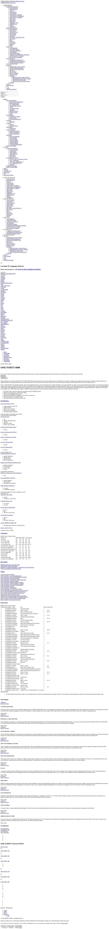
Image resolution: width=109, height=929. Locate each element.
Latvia (2, 309)
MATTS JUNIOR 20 (14, 132)
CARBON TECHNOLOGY (16, 60)
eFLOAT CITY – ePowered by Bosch (18, 159)
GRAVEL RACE (13, 126)
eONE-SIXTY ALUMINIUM (16, 16)
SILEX (11, 45)
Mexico (2, 315)
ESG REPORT (13, 52)
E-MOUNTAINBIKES (12, 148)
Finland (2, 295)
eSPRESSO (12, 21)
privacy (5, 913)
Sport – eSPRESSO (14, 160)
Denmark (3, 291)
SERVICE (9, 65)
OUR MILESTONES (14, 53)
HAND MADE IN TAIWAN (16, 56)
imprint (5, 911)
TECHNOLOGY (11, 58)
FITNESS (9, 120)
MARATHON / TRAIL (15, 106)
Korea (2, 308)
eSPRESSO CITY (13, 22)
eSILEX (11, 25)
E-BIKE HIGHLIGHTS (12, 6)
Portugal (3, 329)
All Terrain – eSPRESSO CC (16, 162)
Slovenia (3, 336)
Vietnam (3, 349)
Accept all (3, 926)
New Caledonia (4, 321)
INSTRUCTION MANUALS (16, 69)
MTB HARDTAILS (14, 103)
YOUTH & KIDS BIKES (15, 144)
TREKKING (10, 127)
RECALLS (12, 70)
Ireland (2, 303)
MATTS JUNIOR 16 (14, 134)
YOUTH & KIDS (11, 130)
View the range (4, 846)
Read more (3, 375)
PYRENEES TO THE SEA (19, 80)
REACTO (11, 41)
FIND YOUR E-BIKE (12, 167)
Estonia (2, 293)
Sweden (2, 340)
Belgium (3, 281)
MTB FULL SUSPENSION (16, 102)
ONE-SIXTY (12, 30)
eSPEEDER (12, 26)
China (2, 284)
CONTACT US (7, 171)
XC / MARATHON (14, 104)
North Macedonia (5, 324)
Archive (8, 84)
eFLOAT (11, 10)
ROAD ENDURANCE (15, 119)
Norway (2, 325)
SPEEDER (12, 122)
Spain (2, 339)
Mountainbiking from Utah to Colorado (21, 78)
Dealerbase (6, 914)
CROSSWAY (12, 128)
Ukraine (2, 347)
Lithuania (3, 311)
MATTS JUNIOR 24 (14, 131)
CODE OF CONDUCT (15, 50)
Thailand (3, 345)
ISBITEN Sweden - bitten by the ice (21, 77)
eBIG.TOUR (12, 20)
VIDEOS (11, 82)
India (2, 301)
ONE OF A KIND (13, 73)
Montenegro (3, 316)
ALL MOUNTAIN (14, 108)
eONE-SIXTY (12, 12)
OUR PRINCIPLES (14, 49)
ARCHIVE (9, 135)
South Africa (4, 337)
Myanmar (3, 317)
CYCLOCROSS (13, 139)
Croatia (2, 288)
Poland (2, 328)
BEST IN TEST (13, 74)
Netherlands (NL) (5, 319)
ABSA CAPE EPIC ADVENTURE (21, 81)
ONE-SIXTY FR (13, 32)
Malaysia (3, 313)
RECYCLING (12, 72)
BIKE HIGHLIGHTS (12, 28)
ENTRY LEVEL (13, 112)
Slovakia (3, 335)
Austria (2, 280)
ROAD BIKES (10, 115)
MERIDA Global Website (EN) (8, 273)
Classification (7, 361)
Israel (2, 304)
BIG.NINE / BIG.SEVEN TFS (16, 37)
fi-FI (5, 257)
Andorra (3, 276)
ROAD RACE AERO (14, 116)
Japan (2, 307)
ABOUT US (10, 46)
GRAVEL (9, 123)
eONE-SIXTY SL (13, 8)
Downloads (6, 356)
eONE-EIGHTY (13, 9)
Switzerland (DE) (5, 341)
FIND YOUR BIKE (11, 146)
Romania (3, 331)
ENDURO (12, 110)
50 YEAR (6, 170)
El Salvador (3, 292)
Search (2, 93)
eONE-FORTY (13, 13)
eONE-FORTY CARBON (15, 17)
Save (20, 927)
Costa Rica (3, 287)
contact (5, 910)
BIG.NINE (12, 36)
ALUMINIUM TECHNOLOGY (17, 61)
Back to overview (5, 703)
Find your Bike (10, 85)
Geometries (6, 354)
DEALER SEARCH (11, 89)
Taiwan (2, 344)
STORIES (11, 76)
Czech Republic (4, 289)
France (2, 296)
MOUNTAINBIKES (12, 100)
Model (5, 352)
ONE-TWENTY (13, 29)
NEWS (5, 168)
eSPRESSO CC (13, 24)
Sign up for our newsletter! (15, 57)
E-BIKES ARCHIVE (12, 166)
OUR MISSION (13, 48)
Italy (2, 305)
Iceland (2, 300)
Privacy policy (64, 923)
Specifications (7, 353)
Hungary (3, 299)
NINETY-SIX (12, 34)
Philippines (3, 327)
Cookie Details (18, 926)
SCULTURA (12, 42)
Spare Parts (6, 358)
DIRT (10, 40)
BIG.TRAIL (12, 38)
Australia (3, 279)
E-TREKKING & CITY (12, 158)
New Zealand (4, 323)
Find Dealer (3, 376)
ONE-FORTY (12, 33)
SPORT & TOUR (13, 111)
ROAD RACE (13, 118)
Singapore (3, 333)
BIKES (5, 99)
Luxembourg (4, 312)
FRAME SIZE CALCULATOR (17, 66)
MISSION (11, 44)
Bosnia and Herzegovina (6, 283)
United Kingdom (5, 348)
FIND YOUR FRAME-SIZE (16, 68)
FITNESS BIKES (13, 142)
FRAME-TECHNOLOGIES (16, 62)
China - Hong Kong (5, 285)
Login (8, 88)
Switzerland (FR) (5, 343)
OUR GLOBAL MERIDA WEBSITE (29, 269)
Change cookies (10, 926)
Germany (3, 297)
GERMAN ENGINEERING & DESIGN (19, 54)
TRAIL (11, 107)
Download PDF (4, 691)
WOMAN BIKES (13, 143)
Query (2, 92)
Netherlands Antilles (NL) (7, 320)
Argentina (3, 277)
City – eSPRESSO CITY (15, 163)
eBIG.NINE (12, 18)
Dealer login (6, 172)
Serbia (2, 332)
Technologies (7, 360)
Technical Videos (8, 357)
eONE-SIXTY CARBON (15, 14)
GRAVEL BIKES (13, 140)
